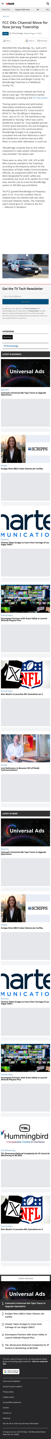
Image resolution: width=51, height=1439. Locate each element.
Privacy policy (8, 1392)
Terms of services (31, 308)
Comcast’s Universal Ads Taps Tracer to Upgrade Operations (25, 1305)
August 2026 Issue (22, 9)
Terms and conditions (11, 1381)
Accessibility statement (12, 1402)
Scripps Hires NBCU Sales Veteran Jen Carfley (24, 1315)
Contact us (7, 1413)
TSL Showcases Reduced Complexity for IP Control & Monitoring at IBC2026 (27, 1346)
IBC (38, 9)
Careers (6, 1407)
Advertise (6, 1418)
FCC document (40, 97)
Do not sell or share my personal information (21, 1423)
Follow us (31, 41)
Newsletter (44, 41)
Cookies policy (8, 1397)
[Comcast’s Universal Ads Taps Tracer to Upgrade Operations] (25, 1295)
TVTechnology (17, 33)
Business (6, 16)
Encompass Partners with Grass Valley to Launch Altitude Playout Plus (26, 1336)
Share (8, 41)
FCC (47, 9)
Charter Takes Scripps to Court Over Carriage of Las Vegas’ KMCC (23, 1325)
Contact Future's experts (12, 1386)
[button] (3, 3)
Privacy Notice (34, 311)
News (5, 33)
